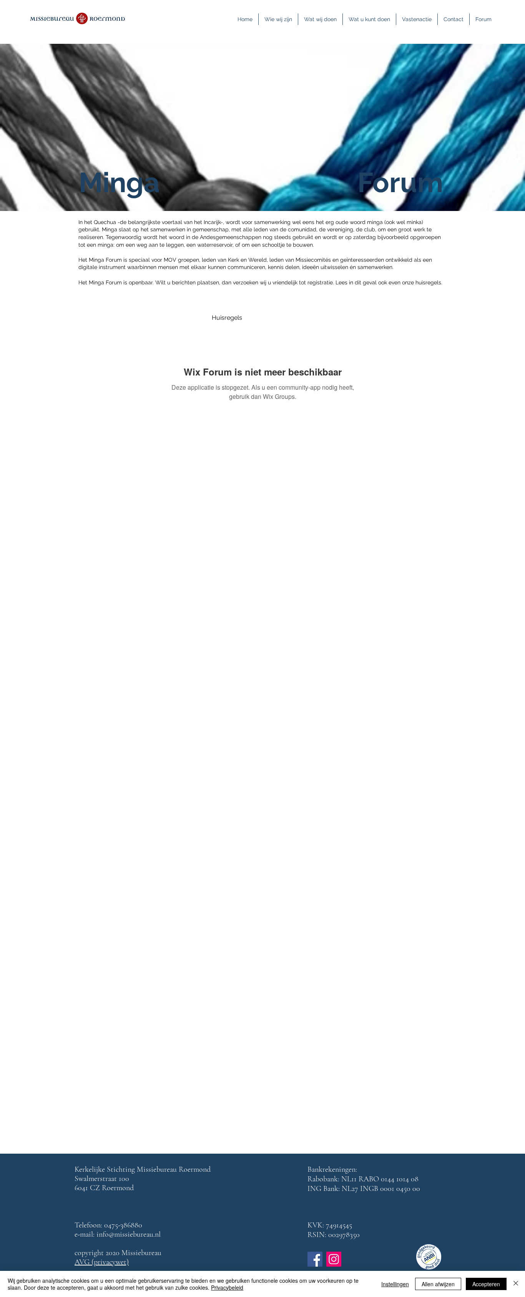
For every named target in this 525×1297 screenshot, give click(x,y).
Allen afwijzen (438, 1284)
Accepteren (486, 1284)
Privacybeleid (227, 1287)
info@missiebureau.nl (128, 1234)
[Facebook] (314, 1259)
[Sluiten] (515, 1284)
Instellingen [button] (395, 1284)
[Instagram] (333, 1259)
